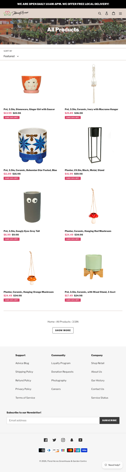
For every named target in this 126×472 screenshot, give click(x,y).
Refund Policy (23, 380)
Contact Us (97, 389)
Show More (63, 330)
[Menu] (120, 13)
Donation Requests (62, 371)
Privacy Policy (23, 389)
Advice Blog (22, 363)
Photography (58, 380)
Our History (98, 380)
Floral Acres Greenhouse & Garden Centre (67, 461)
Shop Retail (97, 363)
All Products (63, 321)
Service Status (99, 397)
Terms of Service (25, 397)
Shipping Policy (24, 371)
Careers (56, 389)
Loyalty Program (61, 363)
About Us (96, 371)
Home (51, 321)
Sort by (8, 51)
